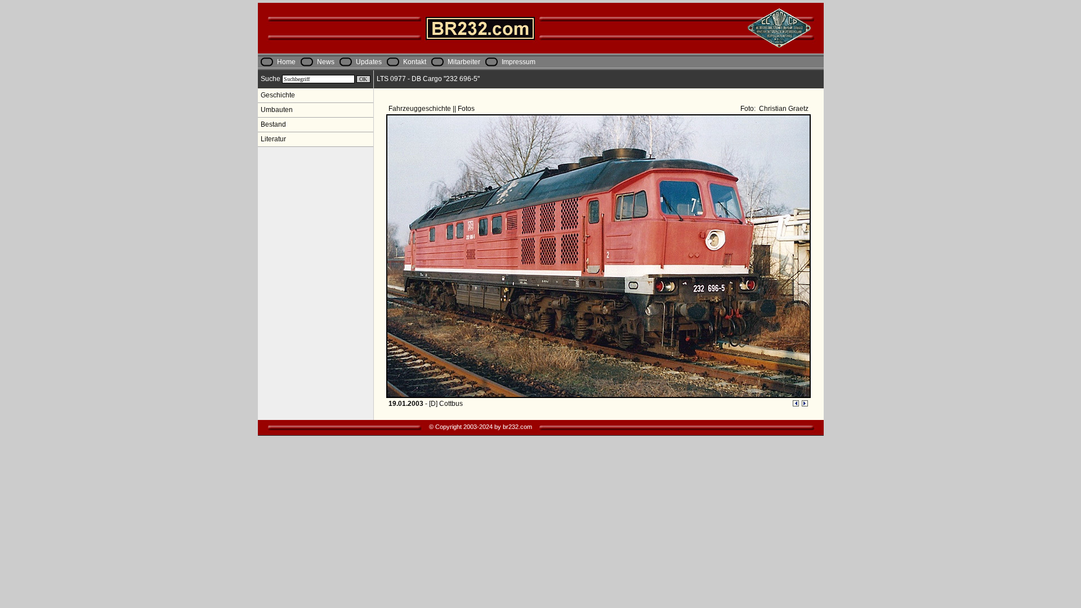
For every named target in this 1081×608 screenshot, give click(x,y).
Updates (369, 62)
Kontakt (414, 62)
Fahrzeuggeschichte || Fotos (432, 109)
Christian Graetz (782, 109)
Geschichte (278, 95)
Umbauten (277, 110)
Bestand (273, 124)
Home (286, 62)
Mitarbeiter (464, 62)
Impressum (518, 62)
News (325, 62)
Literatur (273, 139)
